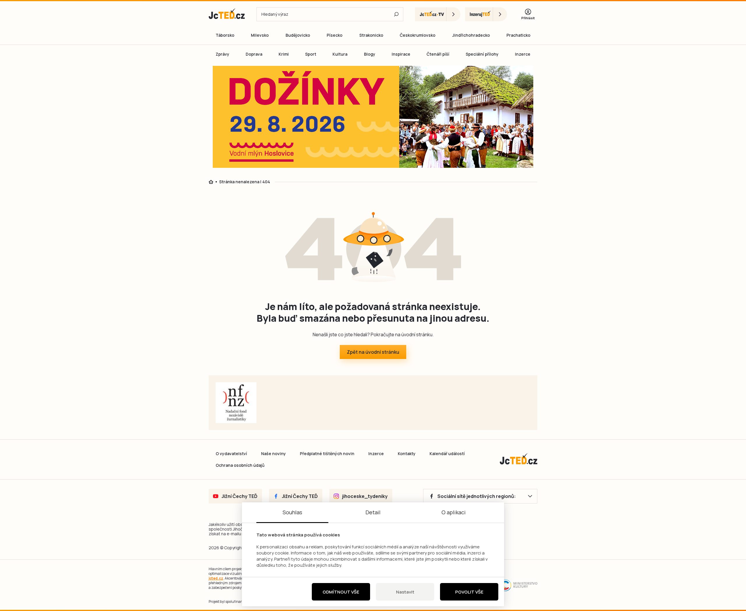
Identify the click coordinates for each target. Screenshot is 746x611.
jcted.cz (216, 578)
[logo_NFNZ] (236, 402)
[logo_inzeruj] (486, 14)
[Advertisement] (175, 267)
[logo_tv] (437, 14)
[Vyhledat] (396, 14)
